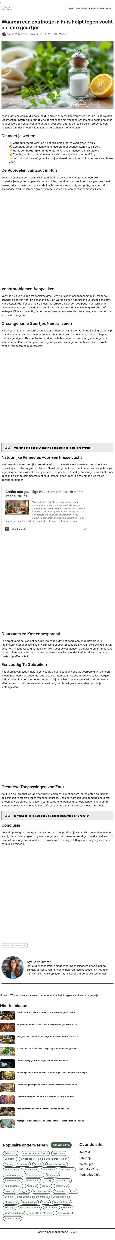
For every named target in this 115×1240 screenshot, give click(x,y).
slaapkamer (11, 1202)
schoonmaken (60, 1196)
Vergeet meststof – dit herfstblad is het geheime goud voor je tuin (47, 1024)
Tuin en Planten (96, 8)
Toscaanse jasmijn (30, 1207)
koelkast (45, 1185)
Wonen (108, 8)
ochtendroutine (41, 1191)
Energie (38, 1164)
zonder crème (12, 1218)
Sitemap (85, 1158)
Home (3, 995)
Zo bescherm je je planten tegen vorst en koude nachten (42, 1060)
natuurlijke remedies (14, 945)
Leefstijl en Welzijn (78, 8)
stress (45, 1202)
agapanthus (59, 1153)
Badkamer (10, 1158)
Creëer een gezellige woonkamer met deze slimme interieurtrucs (46, 1084)
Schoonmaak (41, 1196)
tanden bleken (62, 1202)
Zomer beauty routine (40, 1213)
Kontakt (84, 1152)
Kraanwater (62, 1185)
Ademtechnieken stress (35, 1153)
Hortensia (52, 1175)
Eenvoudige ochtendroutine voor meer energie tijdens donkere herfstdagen (51, 1072)
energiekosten (12, 1169)
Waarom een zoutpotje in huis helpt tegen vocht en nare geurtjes (46, 1048)
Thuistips (10, 1207)
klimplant (32, 1185)
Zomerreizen (64, 1213)
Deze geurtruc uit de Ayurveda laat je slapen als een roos (42, 1108)
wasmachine (51, 1207)
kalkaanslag (63, 1180)
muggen (23, 1191)
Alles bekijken (61, 1144)
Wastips (67, 1207)
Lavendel (9, 1191)
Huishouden (32, 1180)
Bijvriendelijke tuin (31, 1158)
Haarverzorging (13, 1175)
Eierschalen (22, 1164)
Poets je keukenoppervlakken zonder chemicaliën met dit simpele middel (50, 1121)
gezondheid (49, 1169)
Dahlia (8, 1164)
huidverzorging (13, 1180)
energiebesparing (56, 1164)
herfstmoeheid (34, 1175)
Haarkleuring (67, 1169)
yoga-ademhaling (14, 1213)
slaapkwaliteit (29, 1202)
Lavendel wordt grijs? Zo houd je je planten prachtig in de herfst (45, 1096)
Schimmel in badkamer (17, 1196)
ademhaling (11, 1153)
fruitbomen (31, 1169)
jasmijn (48, 1180)
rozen (73, 1191)
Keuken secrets (13, 1185)
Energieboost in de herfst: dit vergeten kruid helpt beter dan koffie (47, 1036)
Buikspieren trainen (56, 1158)
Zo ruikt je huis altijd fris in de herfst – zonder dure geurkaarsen (45, 1012)
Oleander (60, 1191)
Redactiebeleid (89, 1174)
